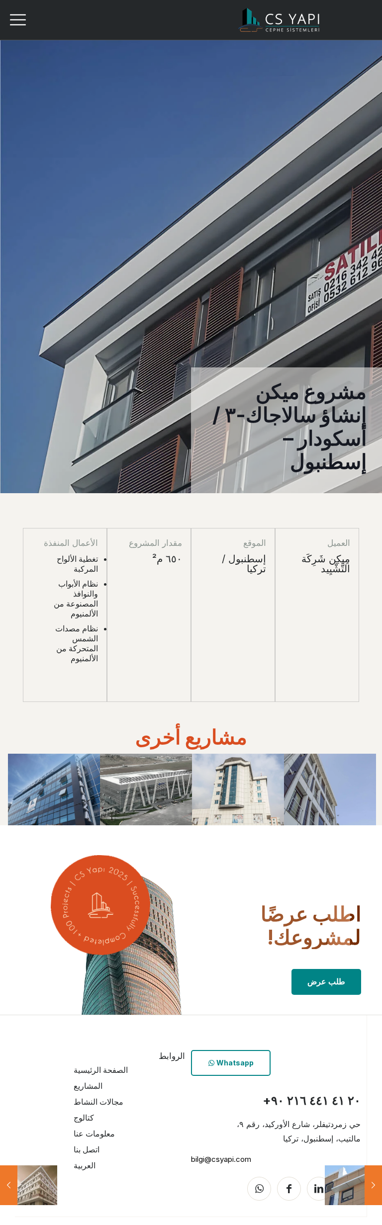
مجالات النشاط (98, 1102)
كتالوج (84, 1118)
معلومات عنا (94, 1133)
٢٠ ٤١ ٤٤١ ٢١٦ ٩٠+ (312, 1100)
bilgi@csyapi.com (221, 1159)
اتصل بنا (86, 1149)
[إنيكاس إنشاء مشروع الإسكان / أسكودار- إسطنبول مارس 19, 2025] (373, 1185)
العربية (85, 1165)
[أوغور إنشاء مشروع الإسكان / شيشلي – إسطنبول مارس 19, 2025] (8, 1185)
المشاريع (88, 1086)
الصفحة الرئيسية (101, 1070)
